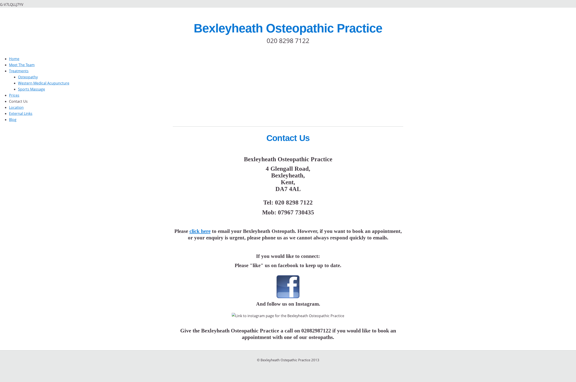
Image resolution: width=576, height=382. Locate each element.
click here (200, 231)
